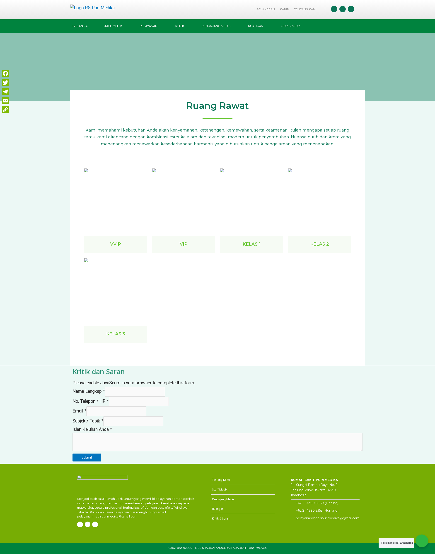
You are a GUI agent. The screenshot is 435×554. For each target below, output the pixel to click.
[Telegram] (5, 91)
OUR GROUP (290, 26)
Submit (87, 457)
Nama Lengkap (88, 391)
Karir (284, 9)
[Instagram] (342, 9)
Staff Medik (112, 26)
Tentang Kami (305, 9)
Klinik (179, 26)
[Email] (5, 100)
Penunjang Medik (216, 26)
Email (79, 411)
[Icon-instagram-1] (80, 524)
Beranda (79, 26)
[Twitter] (5, 82)
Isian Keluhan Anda (92, 429)
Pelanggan (266, 9)
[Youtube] (351, 9)
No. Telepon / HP (90, 401)
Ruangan (255, 26)
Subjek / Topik (87, 421)
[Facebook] (334, 9)
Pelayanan (148, 26)
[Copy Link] (5, 109)
